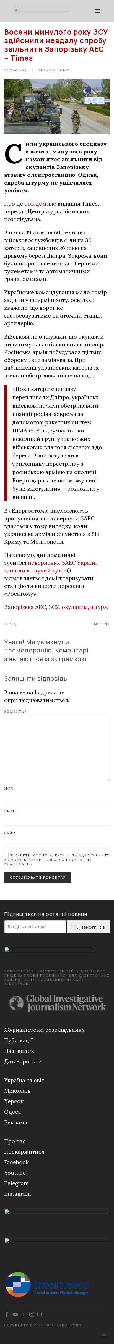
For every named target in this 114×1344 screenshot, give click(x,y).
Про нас (15, 1141)
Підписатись (88, 926)
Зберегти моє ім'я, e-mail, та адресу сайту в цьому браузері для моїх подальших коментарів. (57, 859)
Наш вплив (19, 1050)
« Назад (11, 624)
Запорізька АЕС (25, 606)
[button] (97, 11)
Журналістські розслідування (44, 1029)
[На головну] (41, 11)
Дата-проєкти (23, 1061)
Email (10, 811)
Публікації (18, 1040)
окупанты (75, 606)
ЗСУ (53, 606)
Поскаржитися (24, 1151)
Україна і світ (54, 70)
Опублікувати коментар (38, 877)
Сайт (9, 833)
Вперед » (101, 624)
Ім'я (8, 788)
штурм (99, 606)
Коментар (15, 711)
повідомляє (40, 203)
